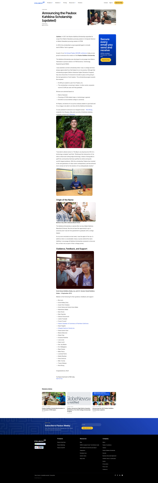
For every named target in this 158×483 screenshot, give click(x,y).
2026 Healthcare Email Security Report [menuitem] (88, 447)
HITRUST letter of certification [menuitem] (109, 458)
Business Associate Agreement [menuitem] (109, 455)
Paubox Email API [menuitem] (61, 447)
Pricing (65, 2)
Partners (80, 2)
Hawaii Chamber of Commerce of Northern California (73, 323)
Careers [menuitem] (104, 447)
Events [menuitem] (104, 461)
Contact (106, 2)
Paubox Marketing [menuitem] (61, 445)
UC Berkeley (71, 114)
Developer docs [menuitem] (83, 453)
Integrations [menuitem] (82, 450)
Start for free (118, 2)
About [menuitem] (104, 442)
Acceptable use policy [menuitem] (45, 475)
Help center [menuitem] (82, 458)
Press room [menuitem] (105, 466)
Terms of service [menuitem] (38, 475)
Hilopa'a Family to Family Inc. (66, 328)
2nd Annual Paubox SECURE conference (75, 53)
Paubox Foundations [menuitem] (107, 445)
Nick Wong (89, 109)
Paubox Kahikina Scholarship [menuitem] (109, 450)
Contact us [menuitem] (105, 469)
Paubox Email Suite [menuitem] (61, 442)
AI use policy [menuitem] (105, 464)
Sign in (111, 2)
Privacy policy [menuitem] (52, 475)
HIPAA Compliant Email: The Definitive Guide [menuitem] (89, 445)
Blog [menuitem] (81, 442)
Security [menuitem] (104, 453)
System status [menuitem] (83, 455)
